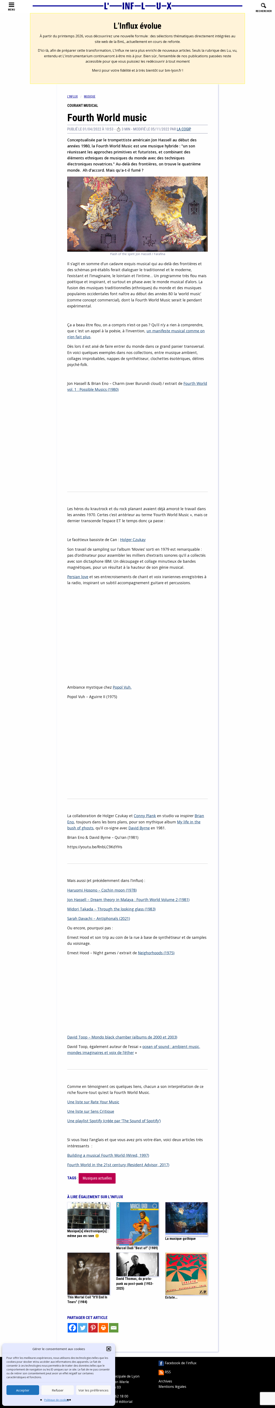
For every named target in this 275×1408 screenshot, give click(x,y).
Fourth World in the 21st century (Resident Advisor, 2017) (118, 1164)
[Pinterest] (93, 1327)
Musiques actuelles (97, 1178)
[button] (109, 1349)
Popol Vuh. (122, 687)
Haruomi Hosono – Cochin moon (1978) (102, 890)
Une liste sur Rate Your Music (93, 1101)
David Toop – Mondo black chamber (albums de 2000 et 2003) (122, 1037)
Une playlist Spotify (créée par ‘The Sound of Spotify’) (114, 1120)
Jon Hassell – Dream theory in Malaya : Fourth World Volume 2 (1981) (128, 899)
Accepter (22, 1390)
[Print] (103, 1327)
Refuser (58, 1390)
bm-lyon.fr (173, 70)
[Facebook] (72, 1327)
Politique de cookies (56, 1400)
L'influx (72, 96)
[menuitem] (75, 96)
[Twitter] (82, 1327)
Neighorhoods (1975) (156, 952)
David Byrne (139, 827)
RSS (167, 1372)
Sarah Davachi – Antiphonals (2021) (98, 918)
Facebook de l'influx (180, 1363)
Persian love (77, 576)
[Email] (113, 1327)
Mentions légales (172, 1386)
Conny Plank (145, 815)
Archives (165, 1381)
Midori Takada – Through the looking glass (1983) (111, 909)
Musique (89, 96)
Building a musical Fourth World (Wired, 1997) (108, 1155)
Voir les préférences (93, 1390)
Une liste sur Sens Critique (90, 1111)
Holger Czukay (133, 539)
